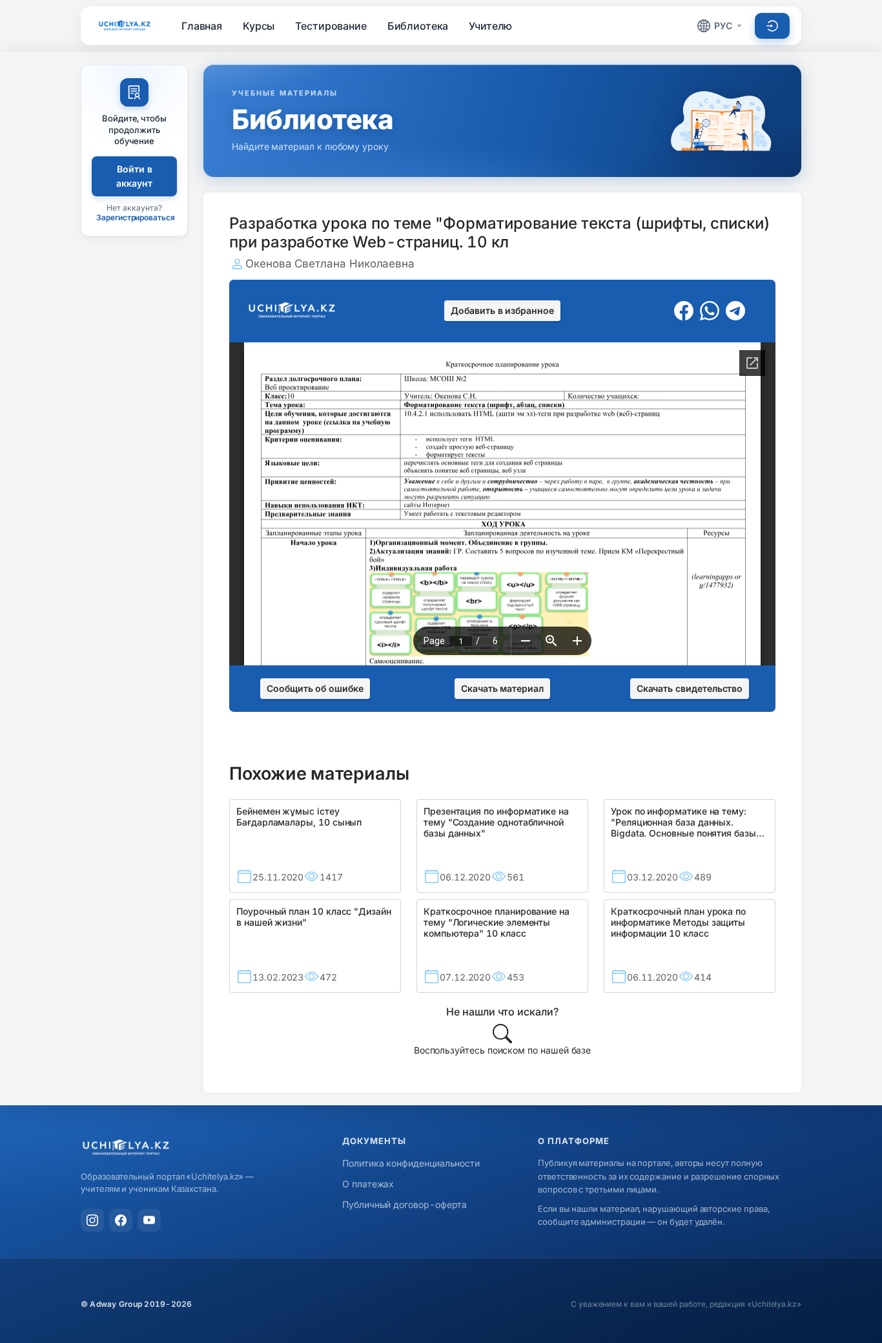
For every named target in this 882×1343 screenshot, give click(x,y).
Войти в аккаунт (134, 176)
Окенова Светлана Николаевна (330, 263)
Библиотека (418, 25)
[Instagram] (92, 1220)
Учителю (490, 25)
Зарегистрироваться (135, 217)
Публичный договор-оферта (404, 1204)
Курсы (258, 25)
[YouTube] (149, 1220)
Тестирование (330, 25)
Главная (201, 25)
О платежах (368, 1183)
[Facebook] (120, 1220)
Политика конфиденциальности (411, 1163)
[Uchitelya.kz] (124, 25)
